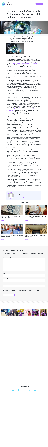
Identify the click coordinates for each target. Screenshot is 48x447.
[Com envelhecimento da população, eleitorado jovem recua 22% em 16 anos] (36, 210)
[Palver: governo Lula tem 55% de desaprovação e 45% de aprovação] (12, 229)
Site (4, 284)
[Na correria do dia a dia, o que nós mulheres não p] (28, 312)
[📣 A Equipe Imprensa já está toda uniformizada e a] (35, 312)
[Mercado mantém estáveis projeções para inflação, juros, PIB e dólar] (12, 210)
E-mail (5, 278)
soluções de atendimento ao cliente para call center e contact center (22, 109)
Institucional (19, 397)
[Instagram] (24, 390)
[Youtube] (35, 390)
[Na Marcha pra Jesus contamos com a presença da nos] (12, 312)
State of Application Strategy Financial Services (24, 63)
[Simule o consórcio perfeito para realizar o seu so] (4, 312)
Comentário (7, 257)
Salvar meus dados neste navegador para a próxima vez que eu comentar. (21, 291)
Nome (5, 273)
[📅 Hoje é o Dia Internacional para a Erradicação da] (43, 312)
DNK (20, 107)
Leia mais (3, 220)
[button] (33, 4)
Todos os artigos (19, 196)
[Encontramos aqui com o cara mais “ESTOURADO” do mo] (20, 312)
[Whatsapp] (29, 390)
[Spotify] (13, 390)
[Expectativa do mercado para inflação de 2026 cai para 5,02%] (36, 229)
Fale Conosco (28, 397)
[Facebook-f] (18, 390)
